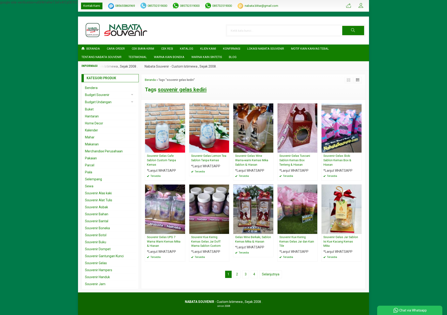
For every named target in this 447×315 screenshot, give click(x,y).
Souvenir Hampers (98, 270)
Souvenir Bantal (96, 221)
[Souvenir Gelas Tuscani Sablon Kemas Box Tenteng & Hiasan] (298, 128)
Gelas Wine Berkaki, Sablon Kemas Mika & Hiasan (253, 239)
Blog (233, 57)
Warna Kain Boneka (169, 57)
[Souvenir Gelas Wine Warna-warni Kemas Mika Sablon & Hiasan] (253, 128)
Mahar (90, 137)
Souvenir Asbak (96, 207)
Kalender (91, 130)
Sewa (89, 186)
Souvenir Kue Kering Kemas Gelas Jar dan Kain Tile (296, 241)
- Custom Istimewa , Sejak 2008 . (223, 302)
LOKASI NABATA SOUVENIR (265, 48)
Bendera (91, 88)
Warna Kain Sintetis (206, 57)
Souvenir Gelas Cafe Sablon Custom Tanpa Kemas (161, 160)
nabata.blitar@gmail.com (261, 5)
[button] (353, 30)
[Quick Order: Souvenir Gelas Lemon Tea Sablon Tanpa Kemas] (226, 149)
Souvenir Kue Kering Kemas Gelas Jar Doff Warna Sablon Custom (206, 241)
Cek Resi (167, 48)
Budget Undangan (98, 102)
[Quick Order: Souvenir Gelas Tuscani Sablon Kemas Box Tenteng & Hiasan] (314, 149)
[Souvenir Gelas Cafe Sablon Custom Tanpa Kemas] (165, 128)
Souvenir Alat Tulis (98, 200)
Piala (88, 172)
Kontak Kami (91, 5)
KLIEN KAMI (208, 48)
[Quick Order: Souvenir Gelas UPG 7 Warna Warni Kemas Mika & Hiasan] (182, 230)
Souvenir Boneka (97, 228)
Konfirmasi (231, 48)
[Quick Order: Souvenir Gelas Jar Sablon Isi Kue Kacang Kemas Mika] (358, 230)
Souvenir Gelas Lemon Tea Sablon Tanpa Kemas (208, 158)
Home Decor (94, 123)
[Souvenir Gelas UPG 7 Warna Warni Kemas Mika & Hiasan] (165, 209)
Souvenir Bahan (96, 214)
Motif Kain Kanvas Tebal (310, 48)
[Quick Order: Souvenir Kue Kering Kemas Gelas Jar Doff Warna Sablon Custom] (226, 230)
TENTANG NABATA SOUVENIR (101, 57)
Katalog (186, 48)
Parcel (89, 165)
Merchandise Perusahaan (104, 151)
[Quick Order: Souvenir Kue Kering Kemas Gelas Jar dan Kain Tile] (314, 230)
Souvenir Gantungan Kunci (104, 256)
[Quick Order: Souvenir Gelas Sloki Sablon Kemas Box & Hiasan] (358, 149)
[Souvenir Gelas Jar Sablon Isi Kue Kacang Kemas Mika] (342, 209)
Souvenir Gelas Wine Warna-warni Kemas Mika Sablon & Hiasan (251, 160)
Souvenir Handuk (97, 277)
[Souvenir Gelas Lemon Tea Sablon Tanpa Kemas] (209, 128)
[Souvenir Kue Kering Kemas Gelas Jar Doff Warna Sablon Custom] (209, 209)
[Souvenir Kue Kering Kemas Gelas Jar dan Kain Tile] (298, 209)
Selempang (93, 179)
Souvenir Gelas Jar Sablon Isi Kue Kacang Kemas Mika (340, 241)
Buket (89, 109)
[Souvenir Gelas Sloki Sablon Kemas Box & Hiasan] (342, 128)
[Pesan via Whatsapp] (348, 6)
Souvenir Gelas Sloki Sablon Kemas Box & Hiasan (337, 160)
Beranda (93, 48)
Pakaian (91, 158)
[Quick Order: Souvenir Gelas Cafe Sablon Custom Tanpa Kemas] (182, 149)
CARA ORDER (116, 48)
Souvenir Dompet (98, 249)
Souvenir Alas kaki (98, 193)
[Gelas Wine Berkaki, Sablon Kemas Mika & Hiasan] (253, 209)
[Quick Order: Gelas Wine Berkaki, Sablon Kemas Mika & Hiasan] (270, 230)
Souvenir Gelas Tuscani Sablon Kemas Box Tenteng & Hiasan (294, 160)
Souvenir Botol (95, 235)
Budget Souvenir (97, 95)
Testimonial (138, 57)
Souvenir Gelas (96, 263)
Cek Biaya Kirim (143, 48)
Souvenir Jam (95, 284)
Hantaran (92, 116)
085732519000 (157, 5)
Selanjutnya (270, 274)
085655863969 (125, 5)
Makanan (92, 144)
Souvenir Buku (95, 242)
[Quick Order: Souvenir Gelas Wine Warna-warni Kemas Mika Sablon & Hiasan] (270, 149)
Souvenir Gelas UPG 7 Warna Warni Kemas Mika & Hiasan (163, 241)
